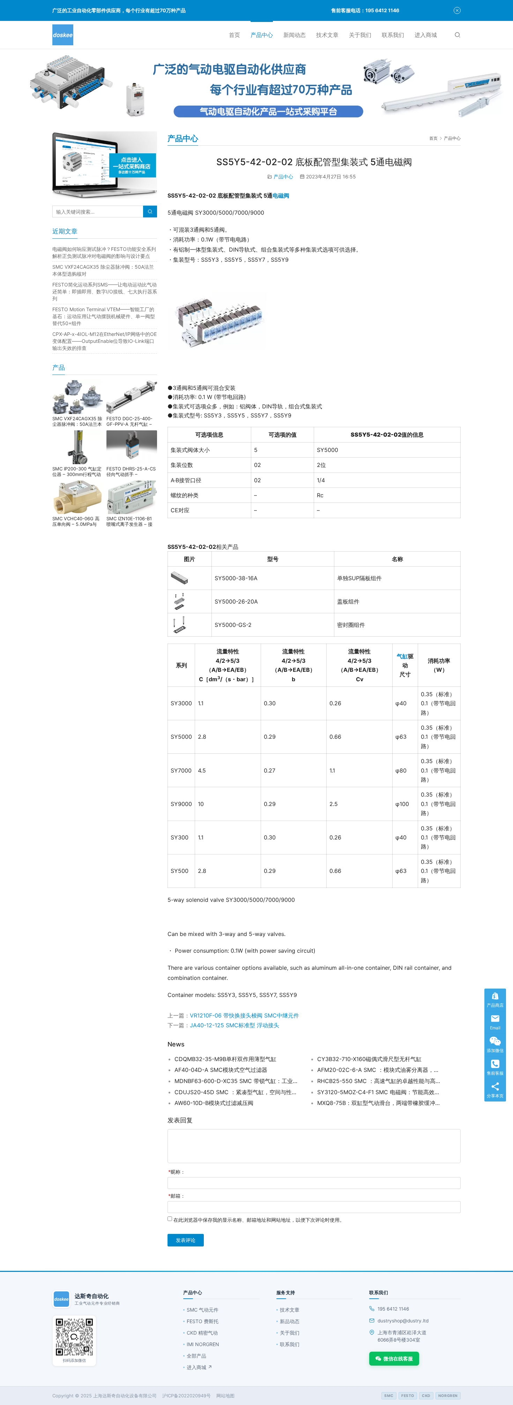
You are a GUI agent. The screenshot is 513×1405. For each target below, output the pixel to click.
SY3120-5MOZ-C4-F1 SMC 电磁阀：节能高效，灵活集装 (380, 1092)
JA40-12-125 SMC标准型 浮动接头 (234, 1025)
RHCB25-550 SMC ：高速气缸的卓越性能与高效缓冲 (380, 1080)
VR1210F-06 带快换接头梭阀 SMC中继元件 (244, 1015)
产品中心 (262, 34)
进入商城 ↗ (199, 1367)
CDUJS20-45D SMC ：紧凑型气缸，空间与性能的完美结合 (237, 1092)
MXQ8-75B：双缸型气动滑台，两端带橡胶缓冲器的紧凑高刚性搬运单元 (380, 1102)
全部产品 (196, 1356)
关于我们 (360, 34)
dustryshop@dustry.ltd (403, 1320)
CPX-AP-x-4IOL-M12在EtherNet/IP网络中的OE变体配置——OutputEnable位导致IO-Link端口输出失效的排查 (104, 341)
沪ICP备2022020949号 (186, 1395)
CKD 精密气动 (202, 1333)
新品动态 (289, 1321)
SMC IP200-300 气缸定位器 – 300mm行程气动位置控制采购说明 (77, 471)
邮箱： (176, 1196)
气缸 (402, 656)
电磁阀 (281, 195)
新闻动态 (294, 34)
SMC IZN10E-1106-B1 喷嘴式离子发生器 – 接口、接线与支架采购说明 (131, 521)
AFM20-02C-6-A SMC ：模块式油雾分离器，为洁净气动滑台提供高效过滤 (380, 1069)
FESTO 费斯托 (202, 1321)
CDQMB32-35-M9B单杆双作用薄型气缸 (225, 1058)
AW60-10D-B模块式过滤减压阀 (213, 1102)
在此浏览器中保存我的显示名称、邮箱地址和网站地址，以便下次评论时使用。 (258, 1220)
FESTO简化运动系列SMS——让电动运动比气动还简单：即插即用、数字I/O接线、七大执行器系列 (104, 291)
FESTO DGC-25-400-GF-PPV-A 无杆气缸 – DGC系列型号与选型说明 (131, 421)
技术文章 (327, 34)
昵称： (176, 1172)
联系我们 (393, 34)
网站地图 (225, 1395)
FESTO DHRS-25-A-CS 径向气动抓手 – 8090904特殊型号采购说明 (131, 471)
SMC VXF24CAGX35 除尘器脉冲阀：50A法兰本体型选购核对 (77, 421)
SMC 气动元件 (202, 1310)
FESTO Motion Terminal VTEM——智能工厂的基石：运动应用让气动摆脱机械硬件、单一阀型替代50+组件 (103, 316)
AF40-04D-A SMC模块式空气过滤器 (220, 1069)
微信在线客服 (398, 1358)
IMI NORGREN (203, 1344)
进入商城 (426, 34)
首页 (234, 34)
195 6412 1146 (393, 1309)
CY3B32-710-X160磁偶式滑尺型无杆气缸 (369, 1058)
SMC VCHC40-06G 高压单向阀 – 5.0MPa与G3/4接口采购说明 (75, 521)
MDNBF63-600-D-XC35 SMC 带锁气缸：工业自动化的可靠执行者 (237, 1080)
